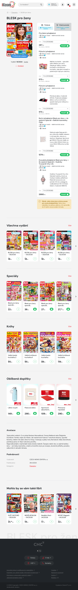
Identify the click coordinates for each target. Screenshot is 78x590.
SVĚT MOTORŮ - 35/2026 (13, 516)
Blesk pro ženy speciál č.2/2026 (13, 304)
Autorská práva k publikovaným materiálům (20, 570)
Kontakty (48, 563)
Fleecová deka (30, 408)
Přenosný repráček (61, 409)
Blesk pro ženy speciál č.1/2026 (30, 305)
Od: (40, 42)
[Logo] (9, 4)
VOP (32, 563)
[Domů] (7, 12)
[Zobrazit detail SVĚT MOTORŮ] (18, 521)
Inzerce (53, 575)
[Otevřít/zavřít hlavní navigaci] (74, 4)
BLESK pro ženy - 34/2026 (30, 254)
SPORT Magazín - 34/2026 (64, 516)
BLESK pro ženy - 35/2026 (14, 254)
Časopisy (14, 12)
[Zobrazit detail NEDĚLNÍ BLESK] (35, 521)
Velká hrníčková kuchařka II (30, 356)
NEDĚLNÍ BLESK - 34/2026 (30, 516)
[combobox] (31, 5)
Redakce (54, 578)
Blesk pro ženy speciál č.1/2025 (63, 305)
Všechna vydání (17, 225)
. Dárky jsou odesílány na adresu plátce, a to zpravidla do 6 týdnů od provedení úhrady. (55, 204)
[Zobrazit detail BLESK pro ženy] (18, 258)
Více (69, 225)
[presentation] (74, 246)
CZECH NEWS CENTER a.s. (27, 585)
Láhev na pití (13, 408)
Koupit (63, 46)
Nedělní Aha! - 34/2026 (46, 516)
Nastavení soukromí (57, 572)
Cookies (53, 570)
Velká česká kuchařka (45, 356)
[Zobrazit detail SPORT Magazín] (68, 521)
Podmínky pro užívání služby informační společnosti (22, 572)
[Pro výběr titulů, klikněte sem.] (41, 5)
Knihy (10, 326)
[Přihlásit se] (62, 4)
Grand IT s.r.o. (66, 585)
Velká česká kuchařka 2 (12, 356)
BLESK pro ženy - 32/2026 (64, 254)
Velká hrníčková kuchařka (64, 356)
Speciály (12, 276)
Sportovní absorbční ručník (45, 409)
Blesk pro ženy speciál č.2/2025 (46, 305)
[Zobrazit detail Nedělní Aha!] (51, 521)
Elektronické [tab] (63, 27)
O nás (47, 558)
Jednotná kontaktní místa (14, 578)
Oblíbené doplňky (19, 379)
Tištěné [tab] (46, 27)
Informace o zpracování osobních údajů (19, 575)
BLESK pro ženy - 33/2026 (47, 254)
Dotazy (32, 558)
